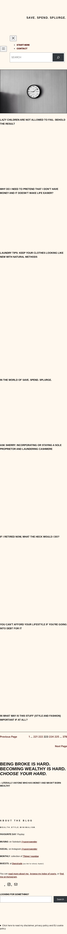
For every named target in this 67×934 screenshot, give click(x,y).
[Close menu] (13, 38)
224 (51, 736)
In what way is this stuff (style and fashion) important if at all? (30, 717)
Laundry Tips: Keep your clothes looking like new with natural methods (31, 254)
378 (65, 736)
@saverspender (29, 842)
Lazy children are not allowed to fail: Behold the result (32, 121)
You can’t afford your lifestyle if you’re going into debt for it (33, 626)
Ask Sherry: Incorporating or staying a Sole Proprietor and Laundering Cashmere (31, 447)
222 (40, 736)
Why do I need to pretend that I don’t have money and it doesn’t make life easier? (29, 191)
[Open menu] (3, 49)
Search (60, 899)
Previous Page (8, 736)
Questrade (17, 863)
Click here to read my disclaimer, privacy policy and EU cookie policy (31, 927)
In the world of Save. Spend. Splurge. (26, 379)
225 (56, 736)
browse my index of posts (43, 873)
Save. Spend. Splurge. (46, 17)
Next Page (61, 746)
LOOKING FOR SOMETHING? (14, 894)
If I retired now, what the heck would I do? (29, 536)
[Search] (58, 57)
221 (35, 736)
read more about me (18, 873)
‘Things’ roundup (31, 856)
